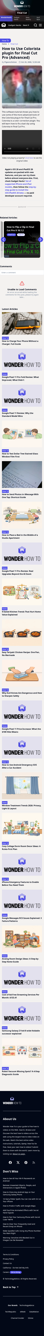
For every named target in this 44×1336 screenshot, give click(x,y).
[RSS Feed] (34, 1162)
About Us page (19, 1154)
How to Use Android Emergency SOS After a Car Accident (19, 766)
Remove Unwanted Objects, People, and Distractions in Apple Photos (19, 1186)
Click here (29, 158)
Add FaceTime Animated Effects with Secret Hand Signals (20, 1211)
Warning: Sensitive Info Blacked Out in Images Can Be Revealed (19, 1239)
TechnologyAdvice (26, 1305)
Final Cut (22, 12)
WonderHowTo (6, 17)
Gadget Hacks (16, 18)
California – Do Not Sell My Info (15, 1268)
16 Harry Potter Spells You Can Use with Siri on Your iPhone (22, 1200)
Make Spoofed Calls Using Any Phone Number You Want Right (22, 1232)
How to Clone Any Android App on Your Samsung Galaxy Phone (19, 1193)
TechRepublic (10, 1312)
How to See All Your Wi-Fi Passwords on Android (19, 1179)
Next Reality (28, 18)
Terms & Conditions (11, 1254)
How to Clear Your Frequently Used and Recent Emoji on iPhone (19, 1225)
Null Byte (38, 18)
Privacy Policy (8, 1259)
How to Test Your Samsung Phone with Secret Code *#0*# (21, 1218)
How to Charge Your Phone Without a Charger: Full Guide (20, 342)
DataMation (34, 1312)
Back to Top (9, 1287)
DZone (30, 1318)
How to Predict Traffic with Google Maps (19, 1206)
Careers (11, 1272)
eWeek (22, 1312)
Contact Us (7, 1263)
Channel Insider (17, 1318)
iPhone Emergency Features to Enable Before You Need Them (20, 883)
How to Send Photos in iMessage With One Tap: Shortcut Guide (20, 496)
